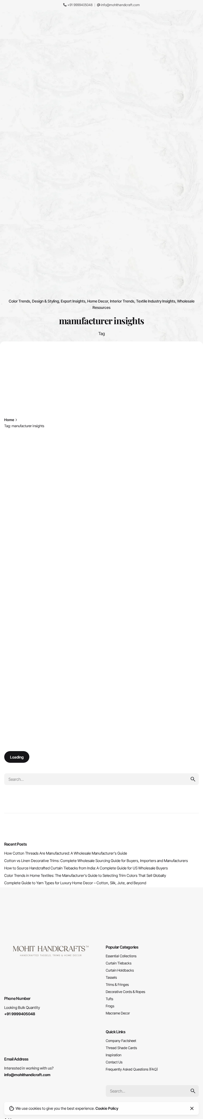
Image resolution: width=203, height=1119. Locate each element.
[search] (193, 779)
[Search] (192, 77)
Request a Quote (168, 77)
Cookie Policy (106, 1108)
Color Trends (19, 301)
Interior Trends (122, 301)
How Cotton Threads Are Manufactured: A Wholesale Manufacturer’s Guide (65, 853)
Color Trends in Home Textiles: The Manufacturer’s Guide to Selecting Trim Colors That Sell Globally (85, 875)
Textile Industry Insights (155, 301)
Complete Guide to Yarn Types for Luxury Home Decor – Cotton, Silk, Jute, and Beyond (75, 883)
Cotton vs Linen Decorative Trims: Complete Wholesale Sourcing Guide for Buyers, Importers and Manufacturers (96, 860)
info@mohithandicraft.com (120, 5)
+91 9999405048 (80, 5)
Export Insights (73, 301)
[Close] (64, 418)
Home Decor (97, 301)
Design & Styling (45, 301)
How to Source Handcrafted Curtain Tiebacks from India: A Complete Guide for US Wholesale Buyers (86, 868)
